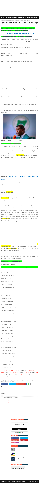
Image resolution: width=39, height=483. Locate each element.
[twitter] (24, 438)
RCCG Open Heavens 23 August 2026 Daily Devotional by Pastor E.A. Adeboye (21, 454)
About (33, 481)
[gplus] (15, 440)
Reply (5, 398)
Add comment (6, 402)
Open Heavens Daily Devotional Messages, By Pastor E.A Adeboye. (19, 17)
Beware (13, 468)
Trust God (22, 468)
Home (2, 20)
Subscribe (19, 429)
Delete (7, 398)
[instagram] (15, 442)
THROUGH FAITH (17, 468)
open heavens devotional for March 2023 (9, 20)
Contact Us (36, 481)
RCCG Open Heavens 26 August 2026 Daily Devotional (21, 458)
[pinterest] (24, 440)
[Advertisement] (19, 8)
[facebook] (15, 438)
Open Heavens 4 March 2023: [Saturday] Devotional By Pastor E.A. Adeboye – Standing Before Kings (18, 380)
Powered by (17, 432)
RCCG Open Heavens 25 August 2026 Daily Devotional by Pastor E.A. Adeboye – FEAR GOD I (21, 449)
